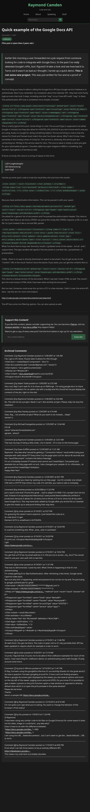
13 (15, 552)
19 (15, 714)
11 (15, 527)
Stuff (64, 14)
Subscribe (78, 337)
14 (15, 564)
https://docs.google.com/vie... (36, 695)
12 (15, 536)
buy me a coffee (30, 327)
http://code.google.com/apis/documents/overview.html (26, 298)
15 (15, 640)
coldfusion (6, 39)
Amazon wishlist (12, 327)
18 (15, 702)
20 (15, 745)
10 (15, 511)
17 (15, 668)
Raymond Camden (45, 4)
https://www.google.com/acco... (19, 545)
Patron (74, 324)
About (38, 14)
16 (15, 652)
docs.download (26, 373)
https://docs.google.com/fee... (18, 729)
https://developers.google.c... (17, 751)
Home (26, 14)
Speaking (51, 14)
